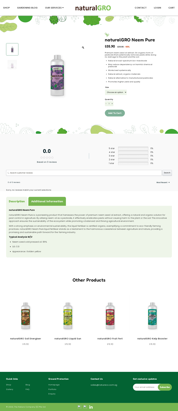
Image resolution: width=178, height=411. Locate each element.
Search (167, 173)
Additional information (47, 201)
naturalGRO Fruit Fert (110, 338)
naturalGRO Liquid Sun (68, 338)
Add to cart (114, 113)
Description (17, 201)
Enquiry (51, 393)
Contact (141, 7)
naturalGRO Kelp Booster (152, 338)
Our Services (53, 7)
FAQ (27, 389)
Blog (28, 384)
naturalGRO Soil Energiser (25, 338)
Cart (171, 7)
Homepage (54, 384)
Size (107, 87)
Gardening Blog (27, 7)
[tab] (17, 201)
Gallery (9, 389)
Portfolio (52, 389)
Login (157, 7)
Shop (6, 7)
